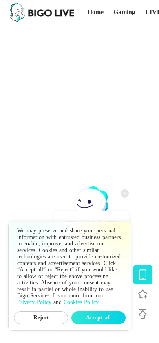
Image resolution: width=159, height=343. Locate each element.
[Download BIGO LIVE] (142, 274)
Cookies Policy (81, 302)
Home (95, 12)
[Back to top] (142, 313)
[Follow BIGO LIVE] (142, 294)
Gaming (124, 12)
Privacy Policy (34, 302)
